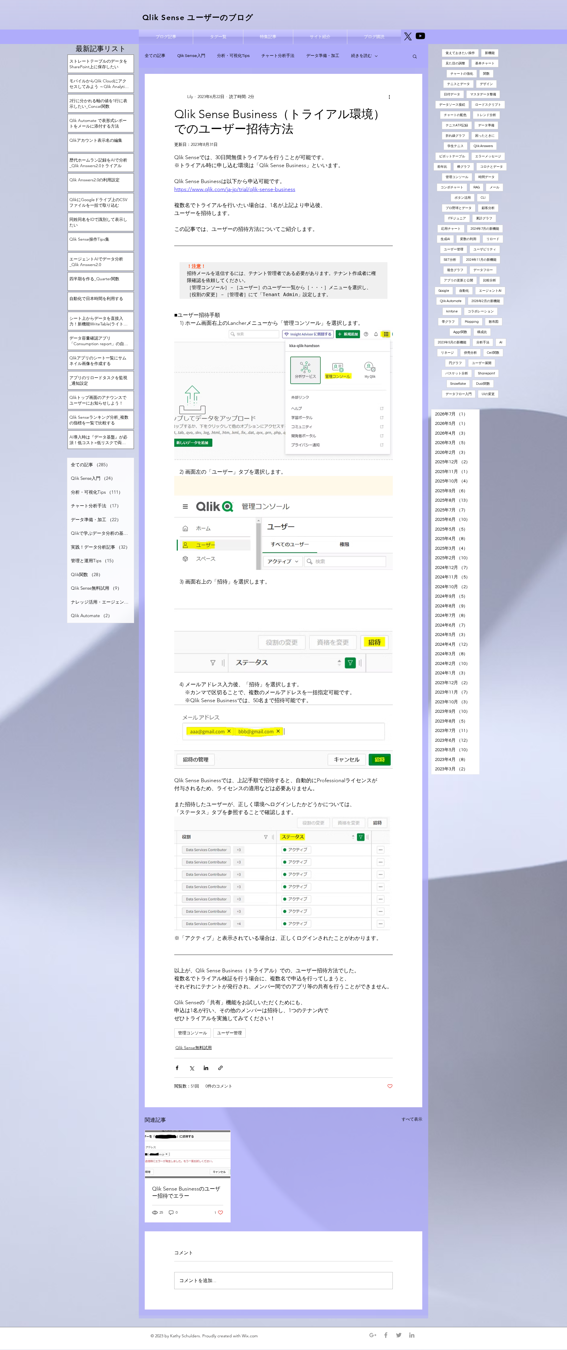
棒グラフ (463, 166)
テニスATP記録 (457, 125)
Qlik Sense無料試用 (193, 1047)
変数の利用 (468, 239)
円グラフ (455, 363)
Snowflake (458, 383)
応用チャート (451, 228)
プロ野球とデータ (459, 208)
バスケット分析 (456, 373)
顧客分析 (488, 208)
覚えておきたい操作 (460, 53)
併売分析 (470, 352)
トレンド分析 (486, 115)
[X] (408, 36)
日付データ (452, 94)
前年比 (442, 166)
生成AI (445, 239)
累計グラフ (484, 218)
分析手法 (482, 342)
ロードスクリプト (488, 104)
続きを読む (361, 56)
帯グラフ (448, 321)
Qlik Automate (451, 301)
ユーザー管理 (229, 1033)
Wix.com (250, 1335)
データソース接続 (452, 104)
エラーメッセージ (488, 156)
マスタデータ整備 (483, 94)
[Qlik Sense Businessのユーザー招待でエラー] (187, 1154)
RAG (476, 187)
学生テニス (455, 146)
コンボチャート (452, 187)
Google (444, 290)
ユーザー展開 (481, 363)
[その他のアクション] (389, 96)
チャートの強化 (461, 73)
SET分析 (450, 259)
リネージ (447, 352)
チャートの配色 (455, 115)
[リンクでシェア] (220, 1068)
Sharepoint (486, 373)
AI (500, 342)
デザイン (486, 84)
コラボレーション (481, 311)
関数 (486, 73)
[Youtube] (420, 35)
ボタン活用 (462, 197)
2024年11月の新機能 (481, 259)
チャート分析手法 (277, 56)
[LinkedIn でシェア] (206, 1068)
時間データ (486, 177)
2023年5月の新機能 (452, 342)
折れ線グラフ (455, 135)
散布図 (493, 321)
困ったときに (485, 135)
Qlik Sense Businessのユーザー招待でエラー (186, 1192)
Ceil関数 (493, 352)
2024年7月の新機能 (485, 228)
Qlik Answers (483, 146)
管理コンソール (192, 1033)
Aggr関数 (460, 332)
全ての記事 (155, 56)
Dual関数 (483, 383)
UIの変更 (488, 394)
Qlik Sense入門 (191, 56)
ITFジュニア (457, 218)
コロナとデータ (491, 166)
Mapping (472, 321)
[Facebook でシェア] (177, 1068)
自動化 (464, 290)
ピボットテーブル (452, 156)
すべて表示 (412, 1119)
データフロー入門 (459, 394)
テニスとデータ (458, 84)
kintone (452, 311)
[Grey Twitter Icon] (399, 1335)
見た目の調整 (455, 63)
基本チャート (485, 63)
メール (494, 187)
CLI (483, 197)
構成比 (482, 332)
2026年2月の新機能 (486, 301)
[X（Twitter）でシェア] (191, 1068)
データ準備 (486, 125)
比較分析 (489, 280)
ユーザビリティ (484, 249)
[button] (415, 56)
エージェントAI (490, 290)
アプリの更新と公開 (458, 280)
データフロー (483, 270)
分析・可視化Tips (233, 56)
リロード (492, 239)
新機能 (490, 53)
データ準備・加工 (322, 56)
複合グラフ (455, 270)
